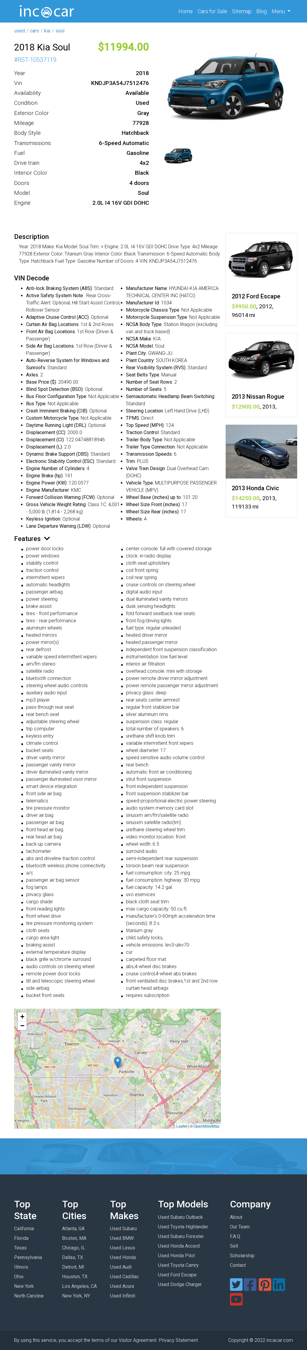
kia (47, 31)
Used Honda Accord (179, 1246)
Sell (234, 1246)
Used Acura (122, 1286)
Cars (212, 11)
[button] (117, 1062)
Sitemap (242, 11)
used (19, 31)
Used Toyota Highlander (183, 1227)
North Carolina (28, 1296)
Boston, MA (74, 1238)
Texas (20, 1248)
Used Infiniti (122, 1296)
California (24, 1228)
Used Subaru (123, 1228)
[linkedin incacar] (279, 1288)
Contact (238, 1265)
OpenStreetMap (206, 1125)
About (236, 1217)
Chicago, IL (73, 1248)
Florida (21, 1238)
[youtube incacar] (236, 1303)
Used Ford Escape (177, 1275)
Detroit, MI (73, 1267)
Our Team (240, 1227)
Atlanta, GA (73, 1228)
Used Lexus (122, 1248)
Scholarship (242, 1255)
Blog (261, 11)
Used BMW (122, 1238)
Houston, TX (75, 1276)
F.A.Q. (235, 1236)
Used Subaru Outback (180, 1217)
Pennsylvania (28, 1257)
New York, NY (76, 1296)
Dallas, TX (72, 1257)
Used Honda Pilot (176, 1255)
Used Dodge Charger (180, 1284)
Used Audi (121, 1267)
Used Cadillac (124, 1276)
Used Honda (123, 1257)
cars (34, 31)
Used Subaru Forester (181, 1236)
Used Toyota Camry (178, 1265)
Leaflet (181, 1125)
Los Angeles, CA (79, 1286)
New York (24, 1286)
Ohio (19, 1276)
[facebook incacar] (250, 1288)
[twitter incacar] (236, 1288)
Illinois (21, 1267)
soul (59, 31)
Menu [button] (279, 11)
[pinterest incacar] (265, 1288)
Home (186, 11)
